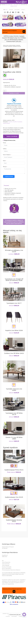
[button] (4, 2)
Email (4, 160)
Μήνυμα (5, 166)
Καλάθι (6, 9)
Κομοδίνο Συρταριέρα (17, 121)
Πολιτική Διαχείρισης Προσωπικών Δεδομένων (11, 569)
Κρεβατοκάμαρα (12, 45)
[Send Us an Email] (5, 12)
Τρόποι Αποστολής (5, 563)
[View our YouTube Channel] (13, 12)
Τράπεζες (11, 9)
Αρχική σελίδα (5, 45)
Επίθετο (4, 148)
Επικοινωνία (17, 9)
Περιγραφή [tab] (6, 185)
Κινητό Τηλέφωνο (6, 154)
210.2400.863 (9, 4)
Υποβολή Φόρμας (8, 176)
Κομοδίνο (10, 46)
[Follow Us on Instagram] (16, 12)
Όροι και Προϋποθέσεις (6, 568)
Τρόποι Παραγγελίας (6, 562)
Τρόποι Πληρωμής (5, 565)
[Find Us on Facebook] (8, 12)
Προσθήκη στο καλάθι (14, 93)
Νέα (3, 560)
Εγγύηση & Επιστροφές (6, 566)
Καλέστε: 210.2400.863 (11, 136)
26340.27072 (14, 6)
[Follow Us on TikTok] (11, 12)
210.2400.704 (17, 4)
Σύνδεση (23, 9)
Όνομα (4, 142)
